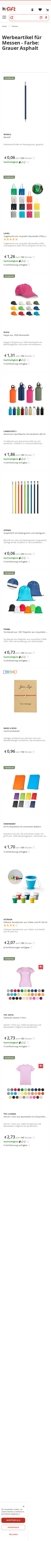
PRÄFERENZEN (13, 1527)
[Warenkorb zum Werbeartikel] (47, 10)
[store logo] (9, 8)
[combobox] (29, 17)
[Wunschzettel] (40, 10)
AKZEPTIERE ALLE (13, 1520)
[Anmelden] (32, 10)
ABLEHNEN (13, 1534)
